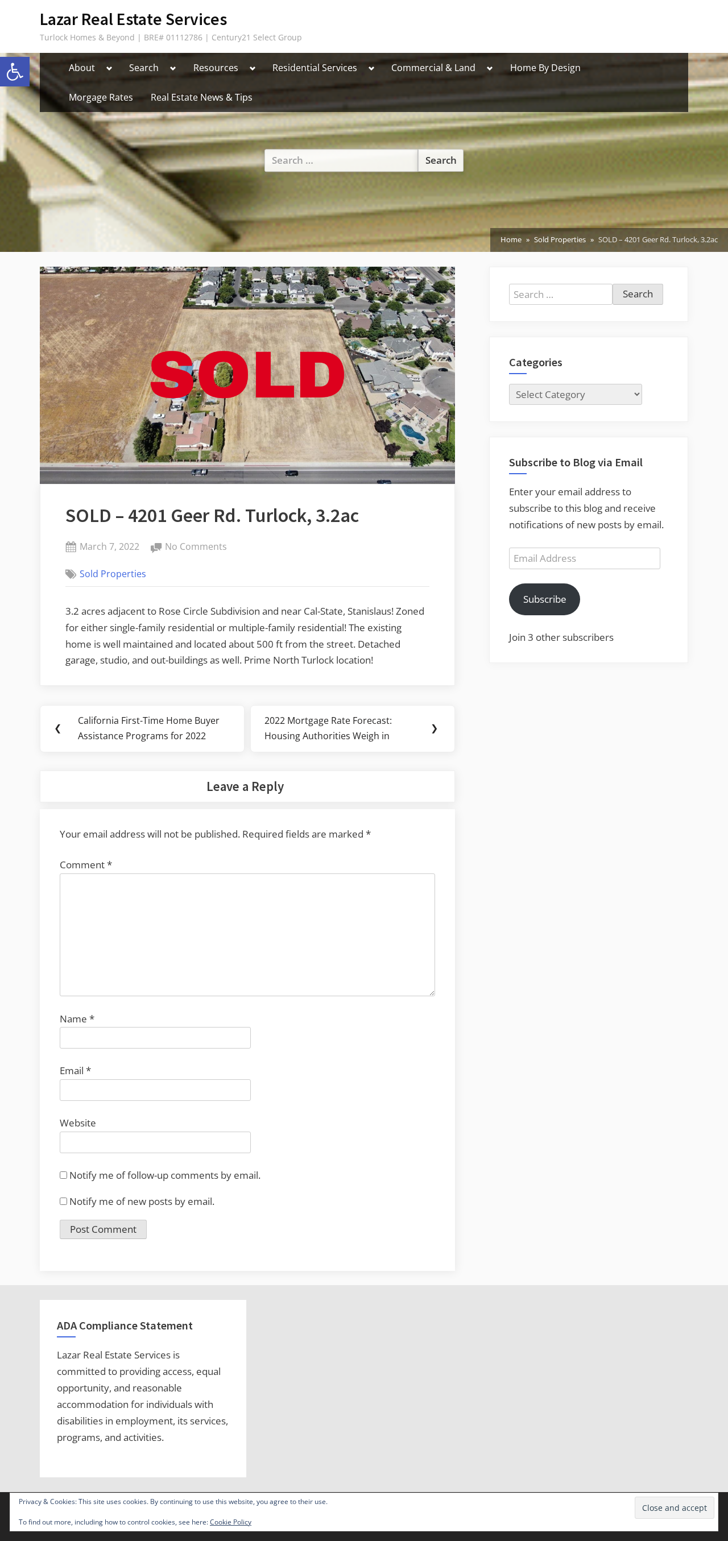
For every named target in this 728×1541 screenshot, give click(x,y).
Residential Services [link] (314, 67)
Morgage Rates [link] (101, 97)
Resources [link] (215, 67)
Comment (86, 864)
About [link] (82, 67)
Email (75, 1070)
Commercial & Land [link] (433, 67)
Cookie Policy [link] (230, 1522)
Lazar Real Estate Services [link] (133, 19)
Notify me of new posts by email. (141, 1201)
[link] (15, 71)
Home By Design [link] (545, 67)
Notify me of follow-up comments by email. (164, 1175)
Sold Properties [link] (113, 573)
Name (77, 1018)
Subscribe (544, 599)
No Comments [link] (196, 547)
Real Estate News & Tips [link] (202, 97)
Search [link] (144, 67)
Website (78, 1122)
